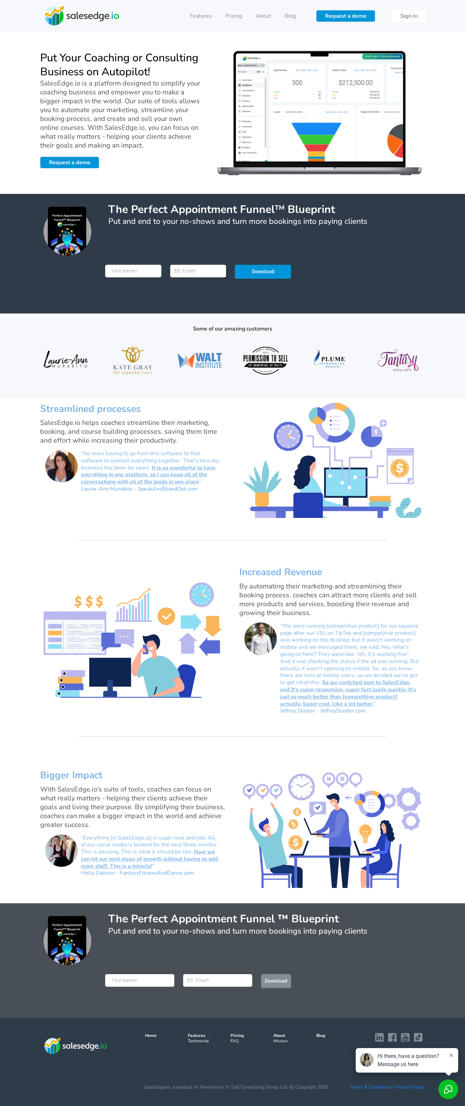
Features (201, 16)
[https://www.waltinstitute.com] (199, 360)
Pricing (233, 16)
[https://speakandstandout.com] (67, 360)
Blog (290, 16)
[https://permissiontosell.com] (266, 360)
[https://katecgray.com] (133, 360)
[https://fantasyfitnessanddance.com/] (398, 360)
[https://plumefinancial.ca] (332, 361)
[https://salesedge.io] (82, 16)
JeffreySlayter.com (343, 711)
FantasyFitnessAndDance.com (157, 873)
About (263, 16)
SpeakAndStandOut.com (168, 489)
